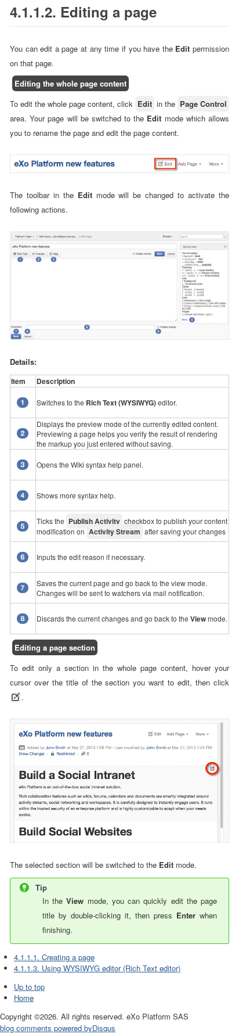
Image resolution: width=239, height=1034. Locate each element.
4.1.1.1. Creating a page (54, 957)
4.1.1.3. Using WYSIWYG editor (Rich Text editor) (97, 968)
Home (24, 997)
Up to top (29, 986)
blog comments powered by (57, 1027)
